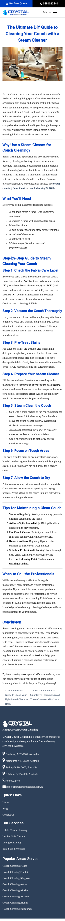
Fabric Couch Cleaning (14, 830)
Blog (5, 808)
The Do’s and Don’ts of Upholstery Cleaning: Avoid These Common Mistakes (45, 695)
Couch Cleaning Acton (14, 884)
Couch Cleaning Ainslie (15, 890)
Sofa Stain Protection (13, 848)
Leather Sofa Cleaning (14, 836)
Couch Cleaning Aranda (15, 902)
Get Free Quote (17, 3)
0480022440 (50, 3)
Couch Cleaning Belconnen (17, 908)
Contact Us (8, 814)
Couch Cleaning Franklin (15, 872)
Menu (47, 12)
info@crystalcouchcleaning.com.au (24, 786)
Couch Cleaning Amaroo (15, 896)
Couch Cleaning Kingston (16, 878)
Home (5, 802)
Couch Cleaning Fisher (14, 865)
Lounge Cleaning (11, 842)
